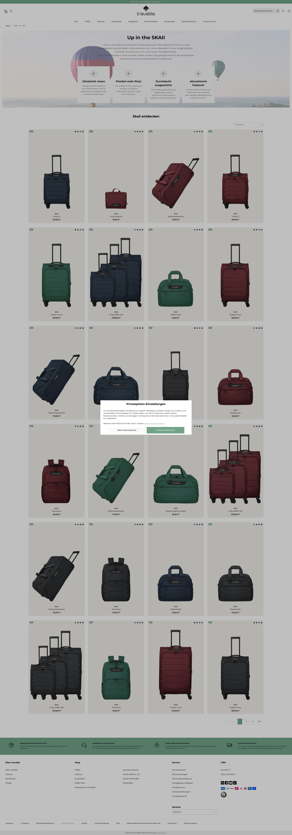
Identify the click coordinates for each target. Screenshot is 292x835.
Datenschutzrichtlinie (154, 423)
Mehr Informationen (126, 430)
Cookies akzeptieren (165, 430)
